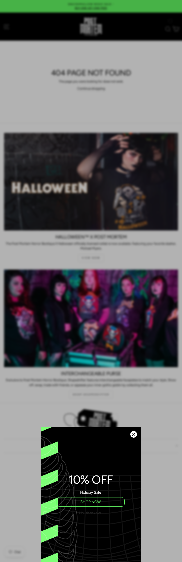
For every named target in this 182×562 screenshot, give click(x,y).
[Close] (133, 434)
